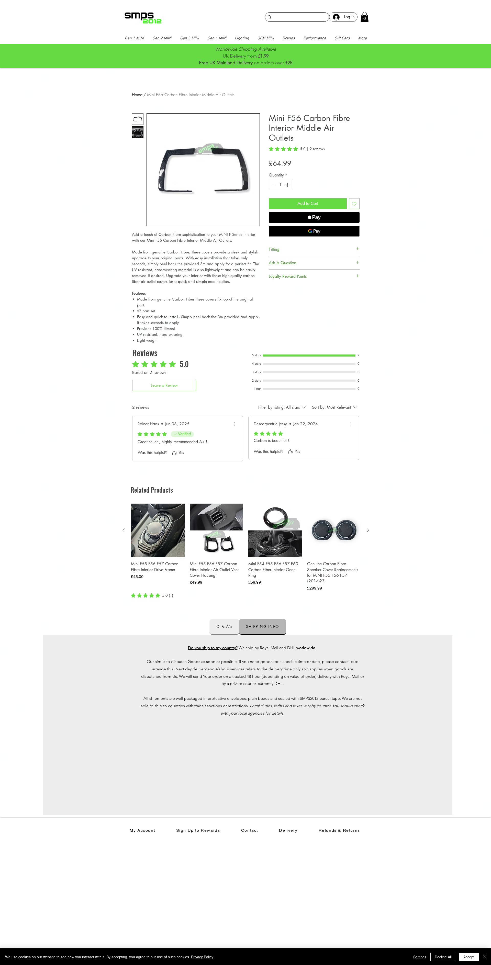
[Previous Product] (123, 530)
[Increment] (288, 185)
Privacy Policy (202, 956)
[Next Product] (368, 530)
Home (137, 94)
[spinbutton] (280, 185)
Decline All (443, 956)
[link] (297, 149)
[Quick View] (158, 530)
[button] (364, 17)
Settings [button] (419, 956)
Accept (468, 956)
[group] (245, 551)
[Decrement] (273, 185)
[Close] (485, 957)
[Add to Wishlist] (354, 203)
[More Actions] (235, 424)
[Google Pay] (314, 231)
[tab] (224, 627)
